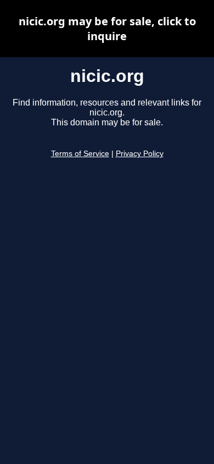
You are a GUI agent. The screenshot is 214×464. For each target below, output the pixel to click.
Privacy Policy (140, 154)
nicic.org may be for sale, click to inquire (107, 28)
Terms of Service (80, 154)
